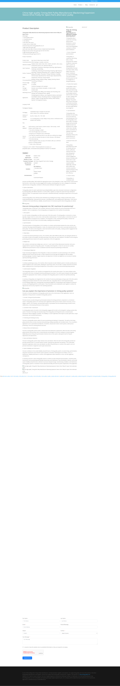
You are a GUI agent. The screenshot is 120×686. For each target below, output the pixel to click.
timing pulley (104, 376)
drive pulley (44, 376)
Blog (86, 4)
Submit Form (27, 658)
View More (25, 153)
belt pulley (16, 376)
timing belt (89, 376)
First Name (25, 618)
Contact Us (92, 4)
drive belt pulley (37, 376)
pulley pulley (74, 376)
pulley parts (68, 376)
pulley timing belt (82, 376)
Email (23, 624)
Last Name (63, 618)
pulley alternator (55, 376)
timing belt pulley (97, 376)
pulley (49, 376)
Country (62, 630)
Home (75, 4)
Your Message (25, 637)
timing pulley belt (112, 376)
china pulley (30, 376)
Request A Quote (94, 1)
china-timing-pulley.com (85, 674)
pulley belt (62, 376)
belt (12, 376)
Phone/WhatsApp (64, 624)
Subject (24, 630)
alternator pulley (6, 376)
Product (80, 4)
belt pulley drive (22, 376)
